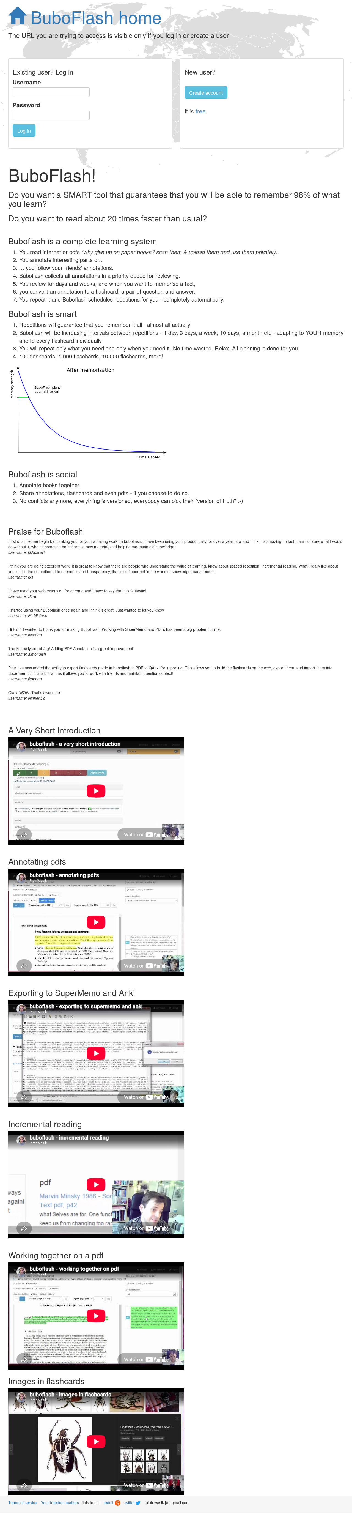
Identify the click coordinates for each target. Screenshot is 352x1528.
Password (26, 105)
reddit (108, 1502)
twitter (130, 1502)
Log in (24, 130)
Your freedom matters (60, 1502)
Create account (206, 92)
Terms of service (22, 1502)
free (201, 111)
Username (27, 82)
